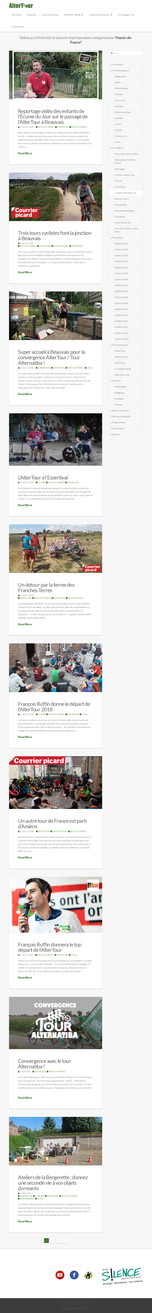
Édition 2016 (122, 291)
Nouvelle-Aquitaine (125, 210)
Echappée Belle (123, 369)
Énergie (119, 106)
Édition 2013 (122, 309)
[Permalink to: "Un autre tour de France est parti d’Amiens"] (55, 782)
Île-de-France (122, 199)
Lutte (118, 124)
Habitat (119, 118)
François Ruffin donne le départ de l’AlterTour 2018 (54, 706)
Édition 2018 (63, 127)
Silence (116, 434)
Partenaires (118, 428)
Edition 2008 (122, 339)
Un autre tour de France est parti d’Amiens (52, 823)
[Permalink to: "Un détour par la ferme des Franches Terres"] (55, 548)
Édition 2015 (122, 297)
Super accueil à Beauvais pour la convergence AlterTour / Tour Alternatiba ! (51, 357)
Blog (78, 1302)
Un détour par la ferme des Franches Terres (46, 587)
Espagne (120, 398)
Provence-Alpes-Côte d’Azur (126, 230)
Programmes (118, 422)
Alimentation (43, 368)
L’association (66, 1302)
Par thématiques (120, 70)
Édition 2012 (122, 315)
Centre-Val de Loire (125, 175)
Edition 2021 (122, 261)
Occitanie (120, 216)
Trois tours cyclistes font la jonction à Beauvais (54, 235)
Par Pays (116, 380)
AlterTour (120, 351)
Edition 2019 (122, 273)
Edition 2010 (122, 327)
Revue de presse (79, 127)
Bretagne (120, 169)
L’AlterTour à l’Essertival (43, 477)
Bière (118, 82)
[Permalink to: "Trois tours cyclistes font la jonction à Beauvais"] (55, 197)
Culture (41, 482)
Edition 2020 (122, 267)
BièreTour (120, 363)
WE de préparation (121, 416)
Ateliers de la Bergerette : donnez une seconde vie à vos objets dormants (53, 1182)
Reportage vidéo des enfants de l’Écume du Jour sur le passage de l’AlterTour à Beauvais (53, 116)
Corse (119, 181)
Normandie (121, 205)
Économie (39, 1196)
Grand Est (120, 187)
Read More (25, 153)
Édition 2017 (122, 285)
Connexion (117, 64)
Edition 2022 (122, 255)
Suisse (119, 404)
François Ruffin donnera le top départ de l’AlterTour (49, 947)
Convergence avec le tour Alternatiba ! (44, 1063)
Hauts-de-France (45, 127)
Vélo (118, 142)
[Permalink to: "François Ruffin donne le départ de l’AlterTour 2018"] (55, 667)
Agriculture (25, 598)
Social (89, 368)
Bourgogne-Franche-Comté (125, 161)
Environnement (26, 1199)
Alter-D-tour (122, 357)
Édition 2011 (122, 321)
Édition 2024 (122, 243)
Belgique (120, 392)
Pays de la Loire (123, 222)
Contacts (88, 1302)
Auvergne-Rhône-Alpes (127, 154)
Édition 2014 (122, 303)
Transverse (77, 246)
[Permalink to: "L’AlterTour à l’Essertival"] (55, 439)
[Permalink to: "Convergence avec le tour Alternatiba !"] (55, 1023)
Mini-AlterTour (123, 375)
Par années (118, 237)
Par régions (118, 148)
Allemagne (121, 386)
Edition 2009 (122, 333)
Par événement (120, 345)
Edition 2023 (122, 249)
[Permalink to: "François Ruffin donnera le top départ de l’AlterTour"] (55, 904)
